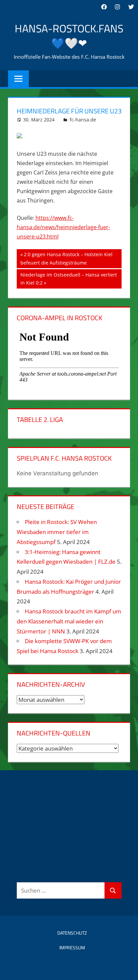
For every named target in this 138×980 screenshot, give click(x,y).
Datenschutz (72, 932)
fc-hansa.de (83, 119)
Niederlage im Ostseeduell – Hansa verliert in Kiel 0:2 (68, 278)
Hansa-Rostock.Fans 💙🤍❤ (69, 35)
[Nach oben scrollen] (127, 969)
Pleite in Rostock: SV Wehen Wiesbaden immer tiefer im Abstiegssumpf (57, 532)
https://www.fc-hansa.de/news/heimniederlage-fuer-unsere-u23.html (63, 227)
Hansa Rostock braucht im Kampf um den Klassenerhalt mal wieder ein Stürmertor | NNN (69, 621)
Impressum (72, 947)
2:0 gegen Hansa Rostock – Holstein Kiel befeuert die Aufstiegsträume (66, 258)
